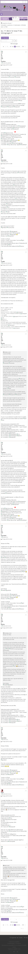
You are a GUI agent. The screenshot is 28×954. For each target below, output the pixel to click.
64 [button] (17, 46)
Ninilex (3, 343)
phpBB (11, 945)
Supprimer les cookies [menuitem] (17, 937)
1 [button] (7, 46)
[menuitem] (11, 943)
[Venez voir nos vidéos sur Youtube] (17, 952)
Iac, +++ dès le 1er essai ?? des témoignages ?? (11, 32)
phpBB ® (17, 941)
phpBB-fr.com (17, 949)
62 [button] (12, 46)
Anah (2, 792)
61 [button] (10, 46)
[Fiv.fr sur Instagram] (14, 952)
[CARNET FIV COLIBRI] (14, 20)
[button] (3, 46)
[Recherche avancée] (26, 2)
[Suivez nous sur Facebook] (10, 952)
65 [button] (19, 46)
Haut (26, 937)
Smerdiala (3, 160)
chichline (3, 61)
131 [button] (23, 46)
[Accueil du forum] (14, 8)
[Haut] (26, 248)
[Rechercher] (24, 2)
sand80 (3, 261)
